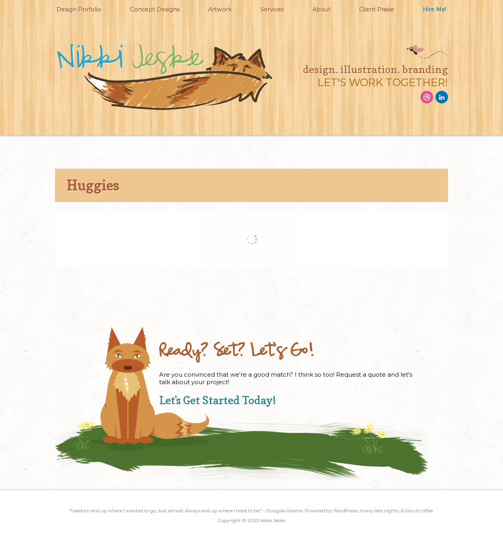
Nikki (129, 59)
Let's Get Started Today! (217, 400)
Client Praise (376, 9)
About (321, 9)
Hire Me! (434, 9)
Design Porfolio (79, 9)
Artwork (220, 9)
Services (272, 9)
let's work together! (383, 82)
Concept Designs (155, 9)
